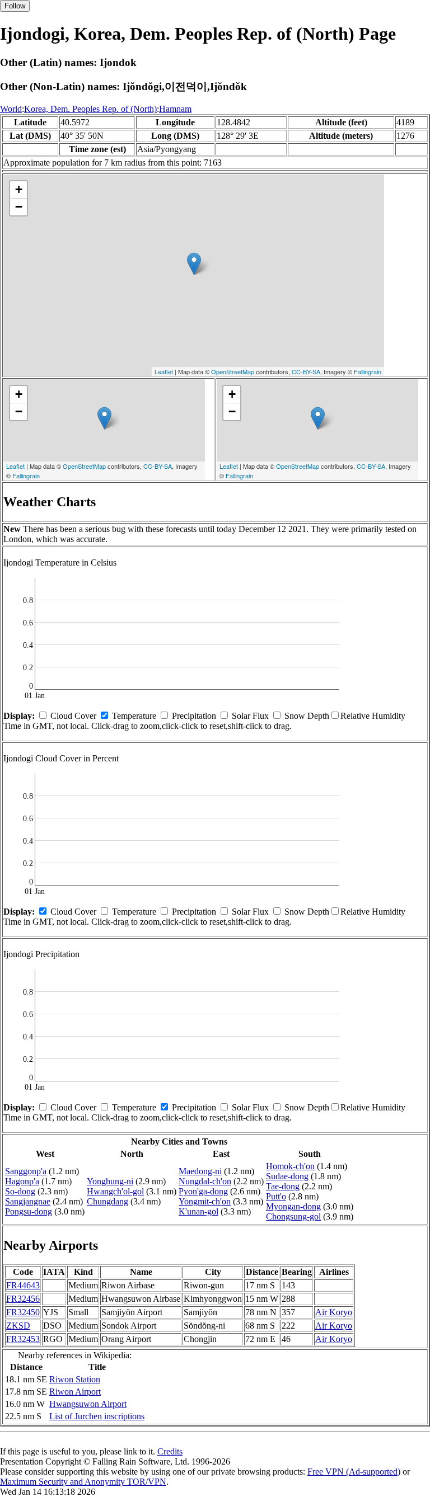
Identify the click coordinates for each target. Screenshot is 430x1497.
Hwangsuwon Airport (88, 1404)
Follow (14, 6)
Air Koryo (333, 1312)
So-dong (20, 1191)
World (11, 109)
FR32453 (23, 1339)
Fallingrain (367, 371)
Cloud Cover (73, 716)
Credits (170, 1451)
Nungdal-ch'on (205, 1181)
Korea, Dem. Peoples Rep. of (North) (90, 109)
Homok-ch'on (290, 1166)
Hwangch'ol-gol (115, 1191)
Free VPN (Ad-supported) (353, 1471)
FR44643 (23, 1285)
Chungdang (107, 1201)
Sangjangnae (27, 1201)
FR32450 (23, 1312)
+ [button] (18, 189)
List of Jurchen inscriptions (96, 1416)
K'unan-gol (198, 1211)
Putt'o (276, 1196)
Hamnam (175, 109)
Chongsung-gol (293, 1216)
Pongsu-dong (28, 1211)
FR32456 (23, 1298)
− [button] (18, 207)
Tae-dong (283, 1186)
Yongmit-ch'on (205, 1201)
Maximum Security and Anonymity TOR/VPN (83, 1481)
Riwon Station (74, 1379)
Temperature (134, 716)
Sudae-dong (287, 1176)
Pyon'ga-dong (203, 1191)
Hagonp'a (22, 1181)
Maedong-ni (200, 1171)
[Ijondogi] (194, 263)
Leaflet (164, 371)
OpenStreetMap (232, 371)
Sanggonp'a (25, 1171)
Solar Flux (250, 716)
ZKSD (18, 1325)
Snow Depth (306, 716)
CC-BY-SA (306, 371)
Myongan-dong (293, 1206)
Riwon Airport (75, 1391)
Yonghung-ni (110, 1181)
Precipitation (194, 716)
